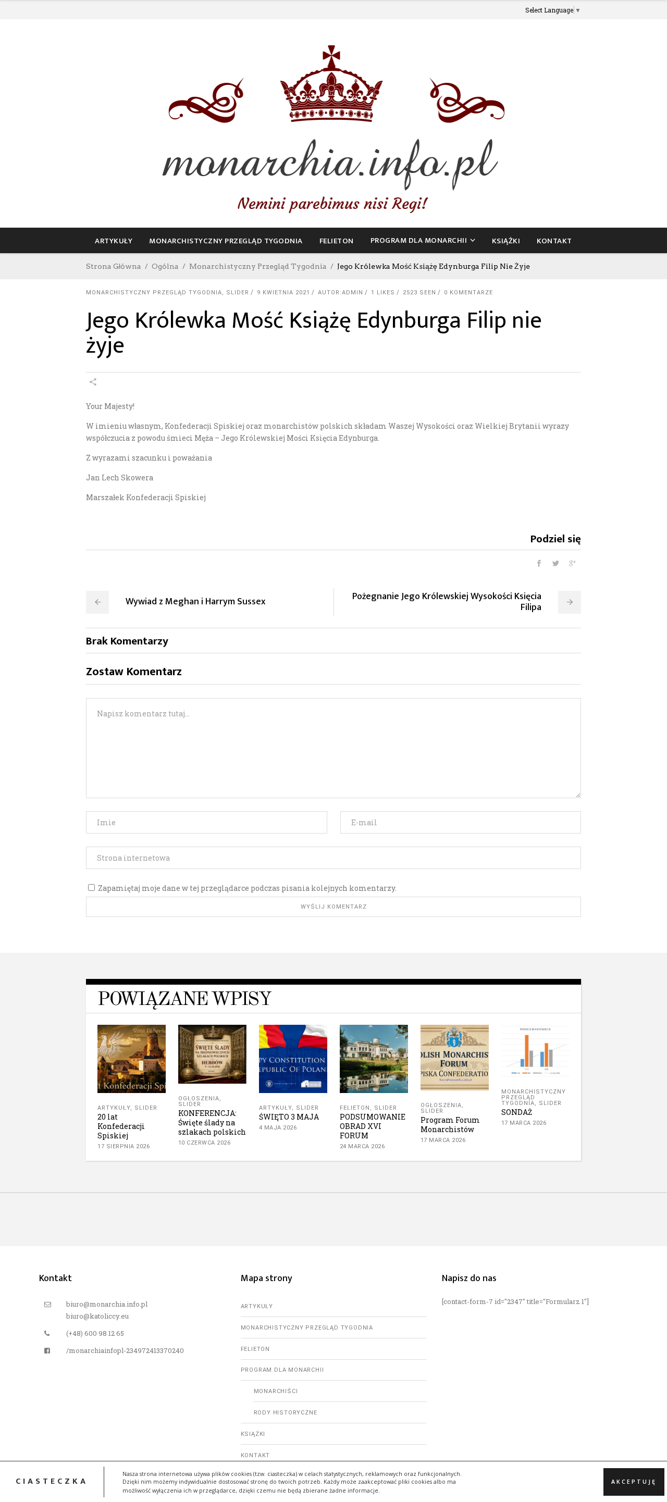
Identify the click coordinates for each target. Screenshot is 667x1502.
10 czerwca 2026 (204, 1142)
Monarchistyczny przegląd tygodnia (258, 266)
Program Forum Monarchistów (450, 1124)
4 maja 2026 (278, 1127)
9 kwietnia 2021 (283, 292)
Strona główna (113, 266)
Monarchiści (276, 1391)
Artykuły (113, 1107)
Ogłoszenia (198, 1098)
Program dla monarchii (282, 1370)
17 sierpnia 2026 (123, 1146)
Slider (237, 292)
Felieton (355, 1107)
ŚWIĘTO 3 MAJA (289, 1117)
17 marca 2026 (443, 1140)
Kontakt (255, 1455)
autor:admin (340, 292)
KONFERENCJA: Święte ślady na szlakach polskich (212, 1122)
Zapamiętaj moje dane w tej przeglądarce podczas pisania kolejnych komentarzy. (247, 888)
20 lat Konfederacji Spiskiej (121, 1126)
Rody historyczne (285, 1412)
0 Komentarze (468, 292)
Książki (253, 1434)
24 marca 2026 (362, 1146)
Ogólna (165, 266)
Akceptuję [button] (634, 1481)
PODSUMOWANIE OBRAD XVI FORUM (372, 1126)
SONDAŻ (516, 1112)
